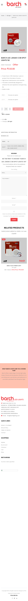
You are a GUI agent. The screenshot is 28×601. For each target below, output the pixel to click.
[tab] (14, 132)
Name (14, 198)
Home (2, 15)
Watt (3, 95)
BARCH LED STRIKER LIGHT (14, 265)
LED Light (9, 15)
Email (14, 205)
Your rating (14, 169)
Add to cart (18, 109)
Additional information (9, 132)
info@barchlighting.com (13, 415)
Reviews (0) (5, 136)
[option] (14, 40)
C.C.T (3, 99)
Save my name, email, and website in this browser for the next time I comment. (14, 215)
